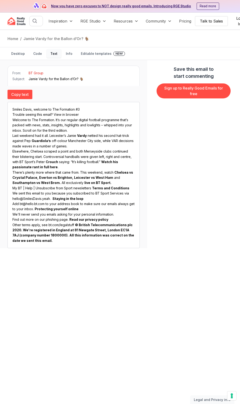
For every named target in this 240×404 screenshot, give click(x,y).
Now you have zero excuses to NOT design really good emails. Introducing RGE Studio (121, 6)
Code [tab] (37, 54)
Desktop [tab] (18, 54)
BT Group (36, 73)
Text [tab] (53, 54)
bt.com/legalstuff (61, 225)
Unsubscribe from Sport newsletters (63, 188)
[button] (61, 21)
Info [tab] (69, 54)
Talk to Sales (211, 21)
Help (29, 188)
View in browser (66, 114)
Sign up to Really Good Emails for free (193, 91)
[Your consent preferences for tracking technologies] (231, 395)
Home (13, 38)
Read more (208, 6)
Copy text (20, 94)
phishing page (57, 219)
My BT (17, 188)
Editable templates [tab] (102, 54)
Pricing (185, 21)
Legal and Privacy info (212, 400)
